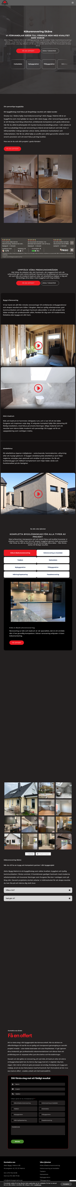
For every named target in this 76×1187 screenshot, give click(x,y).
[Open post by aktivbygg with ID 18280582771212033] (30, 841)
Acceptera (66, 1184)
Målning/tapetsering (20, 1120)
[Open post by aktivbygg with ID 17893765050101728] (30, 824)
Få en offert (28, 51)
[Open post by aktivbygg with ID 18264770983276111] (64, 807)
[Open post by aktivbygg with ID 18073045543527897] (64, 841)
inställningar (37, 1185)
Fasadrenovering (46, 1120)
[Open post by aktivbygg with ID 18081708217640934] (47, 790)
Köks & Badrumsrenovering (22, 1103)
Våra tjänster (49, 51)
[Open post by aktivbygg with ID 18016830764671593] (12, 824)
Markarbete (45, 1108)
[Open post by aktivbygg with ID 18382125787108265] (64, 824)
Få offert (16, 643)
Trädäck (16, 1108)
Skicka (17, 1141)
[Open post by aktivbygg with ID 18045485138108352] (47, 807)
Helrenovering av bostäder (49, 1103)
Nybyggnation (18, 1114)
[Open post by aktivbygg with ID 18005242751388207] (47, 841)
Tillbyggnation (46, 1114)
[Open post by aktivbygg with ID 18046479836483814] (47, 824)
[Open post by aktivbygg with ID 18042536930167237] (12, 841)
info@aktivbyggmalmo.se (13, 1180)
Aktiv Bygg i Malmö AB (13, 40)
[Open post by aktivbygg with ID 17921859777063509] (64, 790)
